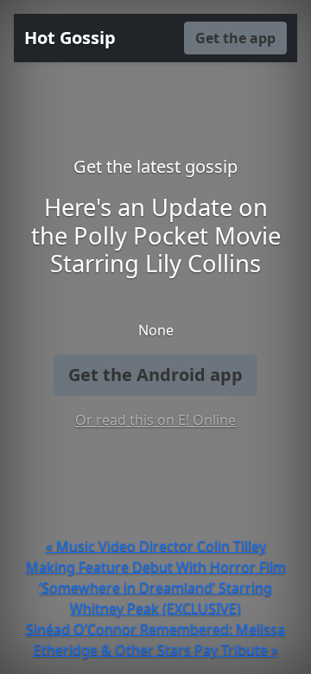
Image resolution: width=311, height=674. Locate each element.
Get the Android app (155, 374)
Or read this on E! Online (155, 419)
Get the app (235, 38)
